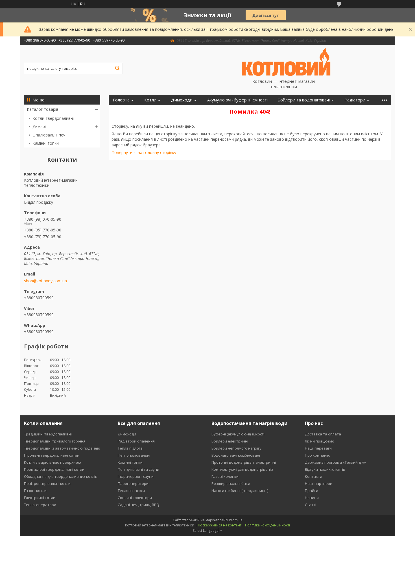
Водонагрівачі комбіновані (235, 455)
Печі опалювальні (134, 455)
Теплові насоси (131, 490)
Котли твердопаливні (53, 118)
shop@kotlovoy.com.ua (45, 280)
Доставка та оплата (323, 434)
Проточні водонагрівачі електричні (243, 462)
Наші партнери (318, 483)
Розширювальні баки (230, 483)
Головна (121, 100)
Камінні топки (45, 143)
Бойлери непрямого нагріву (236, 448)
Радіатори (354, 100)
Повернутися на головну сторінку (144, 152)
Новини (312, 497)
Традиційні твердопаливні (48, 434)
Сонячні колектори (135, 497)
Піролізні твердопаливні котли (51, 455)
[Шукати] (117, 68)
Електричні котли (39, 497)
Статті (310, 504)
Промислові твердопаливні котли (54, 469)
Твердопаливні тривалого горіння (54, 441)
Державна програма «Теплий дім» (335, 462)
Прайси (311, 490)
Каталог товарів (42, 109)
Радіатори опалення (136, 441)
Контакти (313, 476)
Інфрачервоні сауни (136, 476)
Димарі (39, 126)
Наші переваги (318, 448)
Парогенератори (133, 483)
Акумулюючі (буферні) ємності (237, 100)
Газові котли (35, 490)
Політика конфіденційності (267, 525)
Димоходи (182, 100)
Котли (150, 100)
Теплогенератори (40, 504)
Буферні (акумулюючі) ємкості (238, 434)
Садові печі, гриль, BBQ (138, 504)
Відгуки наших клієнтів (325, 469)
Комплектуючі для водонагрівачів (242, 469)
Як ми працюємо (319, 441)
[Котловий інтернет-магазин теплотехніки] (286, 61)
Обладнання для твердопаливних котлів (60, 476)
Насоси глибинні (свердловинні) (239, 490)
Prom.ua (236, 520)
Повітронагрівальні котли (47, 483)
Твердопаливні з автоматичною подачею (62, 448)
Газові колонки (225, 476)
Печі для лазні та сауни (138, 469)
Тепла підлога (130, 448)
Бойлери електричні (229, 441)
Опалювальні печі (49, 135)
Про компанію (317, 455)
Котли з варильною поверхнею (52, 462)
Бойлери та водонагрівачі (304, 100)
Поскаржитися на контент (219, 525)
